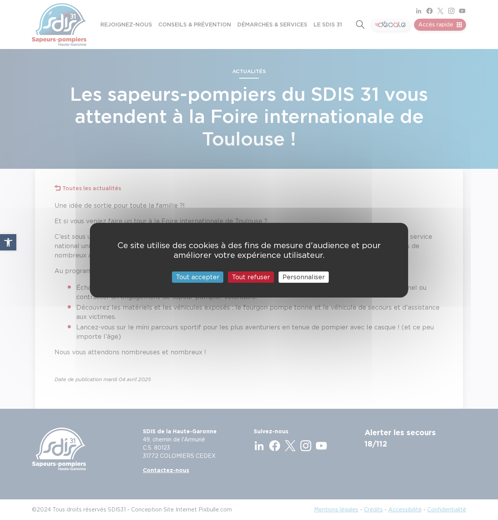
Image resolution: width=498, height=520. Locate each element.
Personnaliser (303, 276)
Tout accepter (197, 276)
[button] (8, 242)
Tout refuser (251, 276)
